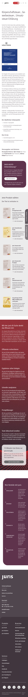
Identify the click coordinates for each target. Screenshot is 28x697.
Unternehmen (18, 644)
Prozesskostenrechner (7, 672)
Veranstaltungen (5, 663)
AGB (7, 692)
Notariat (17, 630)
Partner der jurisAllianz (7, 593)
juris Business (5, 630)
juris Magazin (5, 677)
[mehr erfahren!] (6, 44)
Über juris (4, 590)
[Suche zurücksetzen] (19, 3)
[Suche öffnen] (21, 3)
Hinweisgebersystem (5, 694)
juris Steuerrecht (16, 245)
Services (4, 656)
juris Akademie (5, 633)
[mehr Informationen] (7, 213)
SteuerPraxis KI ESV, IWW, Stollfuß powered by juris (17, 299)
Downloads (4, 669)
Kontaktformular (6, 609)
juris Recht (4, 627)
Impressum (4, 692)
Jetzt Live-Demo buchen (14, 462)
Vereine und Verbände (20, 641)
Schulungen (4, 660)
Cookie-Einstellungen (17, 692)
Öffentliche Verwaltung (20, 638)
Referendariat (18, 647)
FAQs (3, 666)
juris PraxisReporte (6, 675)
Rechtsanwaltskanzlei (20, 627)
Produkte (5, 623)
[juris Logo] (6, 3)
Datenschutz (11, 692)
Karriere (4, 596)
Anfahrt (3, 612)
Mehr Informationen (10, 178)
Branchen (18, 623)
